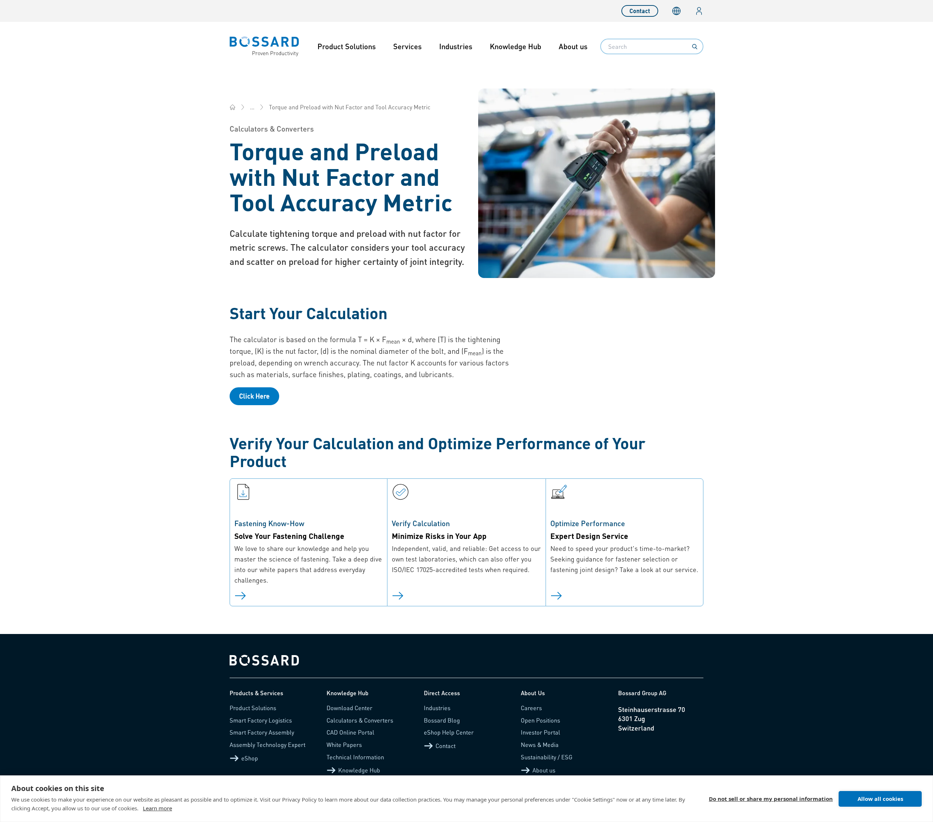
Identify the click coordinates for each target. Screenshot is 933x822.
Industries (455, 46)
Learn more (157, 808)
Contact (639, 11)
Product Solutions (346, 46)
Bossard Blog (442, 720)
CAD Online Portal (350, 732)
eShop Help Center (449, 732)
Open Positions (540, 720)
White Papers (344, 744)
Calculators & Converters (360, 720)
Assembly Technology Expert (267, 744)
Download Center (349, 708)
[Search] (695, 47)
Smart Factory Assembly (262, 732)
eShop (249, 758)
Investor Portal (540, 732)
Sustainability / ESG (547, 757)
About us (573, 46)
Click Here (254, 396)
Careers (531, 708)
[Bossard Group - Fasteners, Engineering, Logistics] (232, 107)
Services (407, 46)
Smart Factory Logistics (261, 720)
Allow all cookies (880, 798)
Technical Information (355, 757)
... (252, 107)
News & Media (540, 744)
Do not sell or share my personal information (771, 798)
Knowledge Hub (515, 46)
